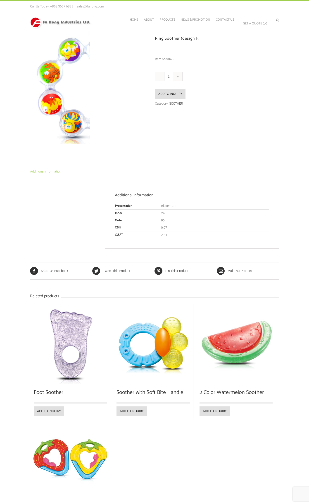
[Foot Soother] (70, 344)
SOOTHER (176, 103)
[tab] (60, 171)
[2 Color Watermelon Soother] (236, 344)
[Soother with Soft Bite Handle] (153, 344)
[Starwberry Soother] (70, 462)
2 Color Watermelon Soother (232, 392)
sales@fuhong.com (90, 6)
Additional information (46, 171)
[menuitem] (137, 19)
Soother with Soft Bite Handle (149, 392)
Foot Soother (48, 392)
